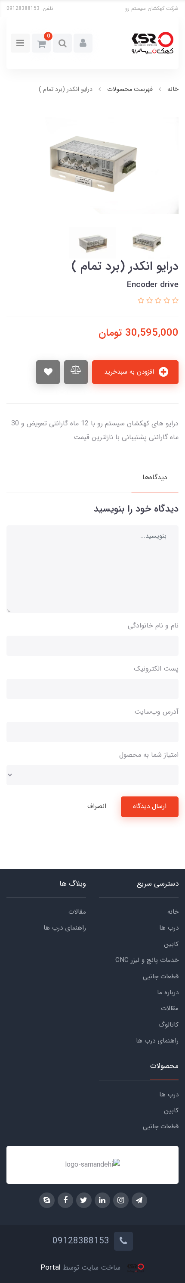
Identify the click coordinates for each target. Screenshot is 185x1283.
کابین (171, 944)
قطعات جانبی (161, 976)
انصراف (96, 806)
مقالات (170, 1008)
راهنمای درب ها (157, 1041)
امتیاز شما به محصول (149, 754)
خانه (173, 912)
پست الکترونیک (156, 668)
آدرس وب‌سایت (156, 711)
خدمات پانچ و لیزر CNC (147, 960)
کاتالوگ (168, 1025)
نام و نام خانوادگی (153, 625)
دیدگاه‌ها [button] (154, 477)
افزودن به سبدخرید (130, 372)
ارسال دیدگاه (149, 806)
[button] (83, 43)
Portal (51, 1268)
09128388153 (23, 8)
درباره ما (168, 992)
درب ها (169, 928)
